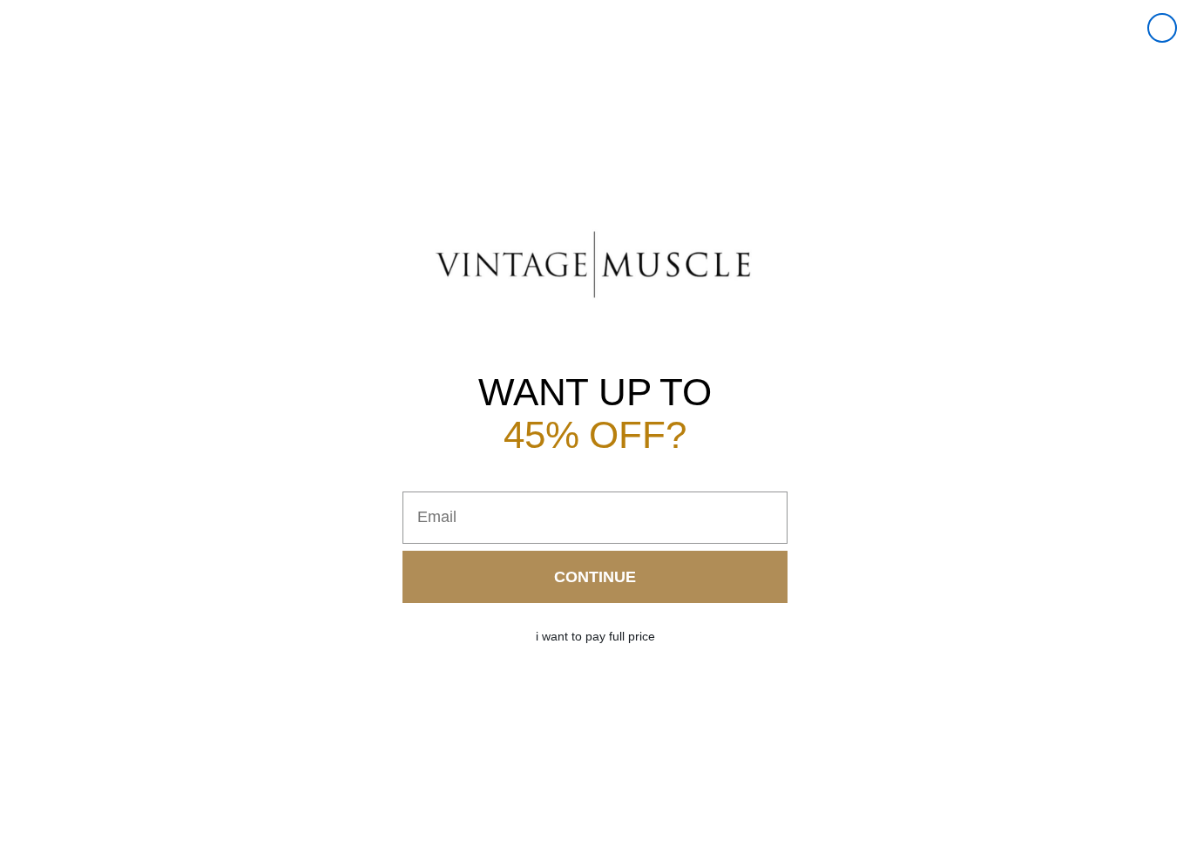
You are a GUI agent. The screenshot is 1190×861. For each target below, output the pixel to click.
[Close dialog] (1162, 28)
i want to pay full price (595, 636)
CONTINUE (595, 577)
